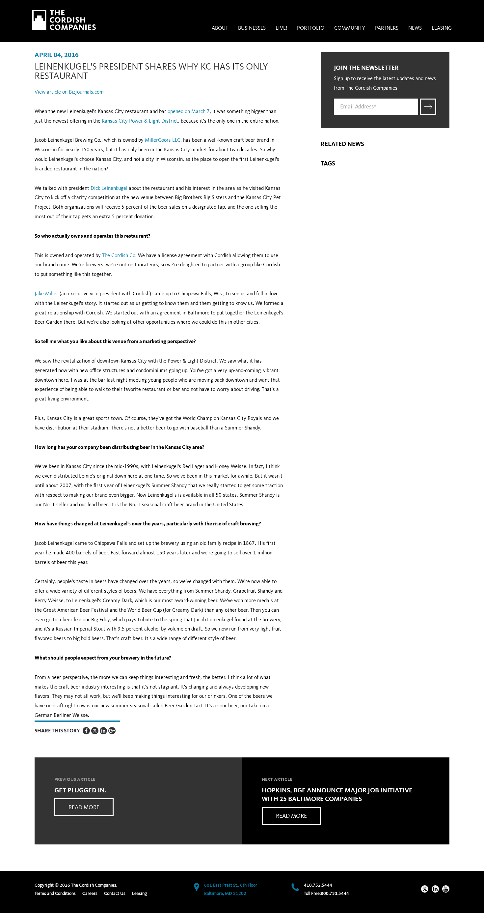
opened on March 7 (189, 111)
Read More (83, 807)
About (220, 28)
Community (349, 28)
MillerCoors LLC (162, 140)
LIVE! (281, 28)
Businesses (252, 28)
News (415, 28)
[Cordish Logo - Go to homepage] (64, 20)
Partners (386, 28)
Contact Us (114, 893)
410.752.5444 (318, 885)
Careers (89, 893)
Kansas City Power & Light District (140, 121)
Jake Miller (46, 294)
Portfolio (310, 28)
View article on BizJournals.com (69, 92)
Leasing (442, 28)
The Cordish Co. (119, 255)
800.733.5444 (335, 893)
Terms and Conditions (55, 893)
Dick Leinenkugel (109, 188)
